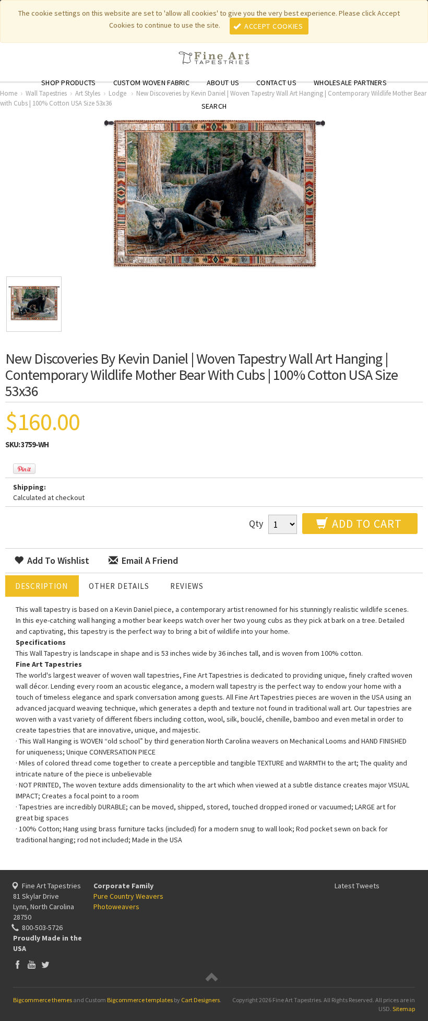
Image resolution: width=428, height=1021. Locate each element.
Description (41, 586)
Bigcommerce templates (140, 1000)
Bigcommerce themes (42, 1000)
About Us (223, 82)
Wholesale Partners (350, 82)
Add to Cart (365, 523)
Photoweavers (116, 906)
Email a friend (149, 560)
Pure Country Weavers (128, 896)
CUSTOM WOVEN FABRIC (151, 82)
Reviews (187, 586)
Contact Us (276, 82)
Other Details (119, 586)
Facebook (17, 964)
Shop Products (68, 82)
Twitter (45, 964)
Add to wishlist (57, 560)
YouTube (31, 964)
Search (214, 106)
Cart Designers (200, 1000)
